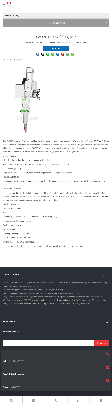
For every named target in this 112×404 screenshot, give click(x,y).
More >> (104, 275)
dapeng (83, 42)
